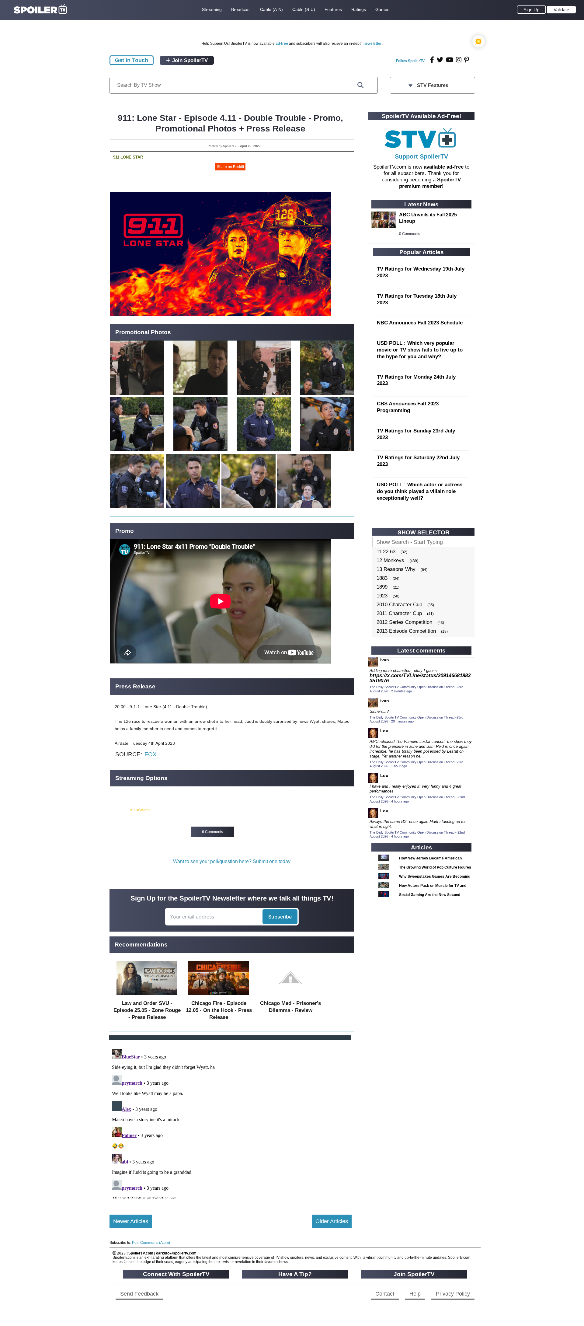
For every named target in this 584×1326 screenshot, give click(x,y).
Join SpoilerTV (189, 60)
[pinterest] (466, 59)
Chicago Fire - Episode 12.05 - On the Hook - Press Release (219, 1010)
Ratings (358, 9)
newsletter (372, 43)
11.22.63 (386, 552)
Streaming (212, 9)
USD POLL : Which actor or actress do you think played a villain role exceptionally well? (419, 491)
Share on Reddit (230, 167)
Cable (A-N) (271, 9)
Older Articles (331, 1221)
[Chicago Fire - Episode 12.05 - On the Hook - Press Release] (218, 996)
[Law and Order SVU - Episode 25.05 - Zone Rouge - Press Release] (146, 996)
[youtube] (449, 59)
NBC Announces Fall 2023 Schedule (420, 323)
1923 (382, 596)
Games (382, 9)
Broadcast (241, 9)
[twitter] (440, 59)
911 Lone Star (128, 157)
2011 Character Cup (399, 613)
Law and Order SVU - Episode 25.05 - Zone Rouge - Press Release (147, 1010)
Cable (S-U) (303, 9)
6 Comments (212, 832)
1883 (382, 578)
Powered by (119, 810)
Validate (561, 9)
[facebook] (432, 59)
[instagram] (458, 59)
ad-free (282, 43)
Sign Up (531, 9)
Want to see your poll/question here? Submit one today (231, 861)
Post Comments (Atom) (151, 1242)
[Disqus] (230, 1122)
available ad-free (444, 167)
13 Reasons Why (396, 569)
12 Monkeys (390, 560)
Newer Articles (130, 1221)
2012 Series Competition (404, 622)
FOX (150, 754)
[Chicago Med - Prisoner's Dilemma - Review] (290, 996)
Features (333, 9)
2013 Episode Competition (406, 631)
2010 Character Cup (399, 604)
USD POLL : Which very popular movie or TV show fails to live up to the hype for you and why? (420, 349)
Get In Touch (131, 60)
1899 (382, 587)
